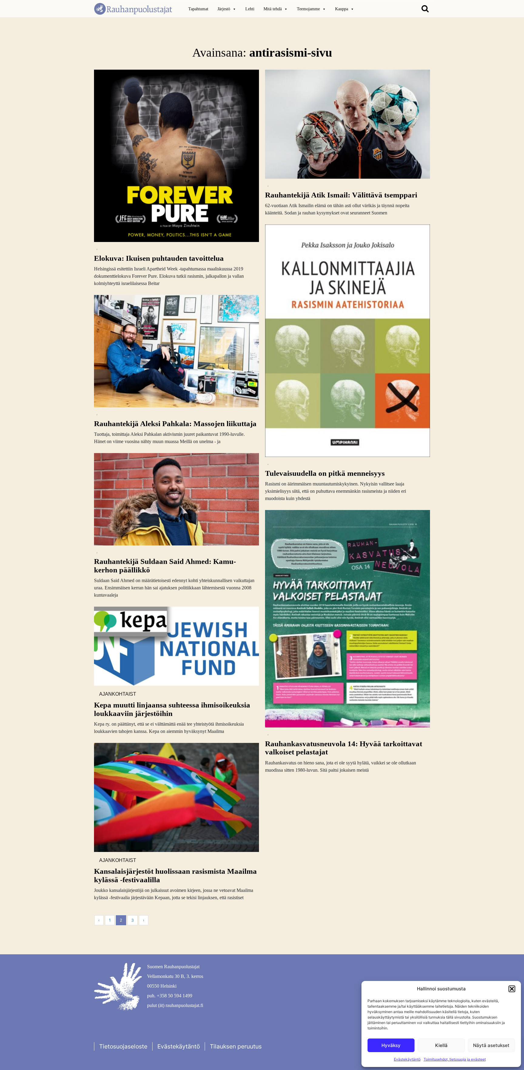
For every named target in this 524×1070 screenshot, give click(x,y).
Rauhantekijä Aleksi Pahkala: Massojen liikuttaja (175, 423)
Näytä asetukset (491, 1045)
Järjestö (223, 9)
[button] (512, 989)
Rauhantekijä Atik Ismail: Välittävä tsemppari (341, 195)
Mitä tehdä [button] (273, 9)
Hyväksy (391, 1045)
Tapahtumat (198, 9)
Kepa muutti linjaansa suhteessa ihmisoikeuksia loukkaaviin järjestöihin (172, 709)
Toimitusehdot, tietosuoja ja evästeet (455, 1059)
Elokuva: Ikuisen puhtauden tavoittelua (159, 258)
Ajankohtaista (117, 694)
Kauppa (341, 9)
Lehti (249, 9)
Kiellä (441, 1045)
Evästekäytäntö (407, 1059)
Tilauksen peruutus (236, 1046)
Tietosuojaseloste (123, 1046)
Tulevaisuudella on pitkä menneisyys (325, 473)
